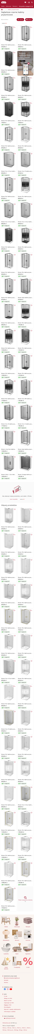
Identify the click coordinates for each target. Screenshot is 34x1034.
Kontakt (6, 980)
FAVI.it (29, 1027)
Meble (3, 6)
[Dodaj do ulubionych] (15, 128)
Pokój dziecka (6, 968)
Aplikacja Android (10, 1018)
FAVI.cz (5, 1027)
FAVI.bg (16, 1030)
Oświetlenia (6, 940)
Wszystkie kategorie (25, 6)
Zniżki (28, 967)
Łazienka (6, 953)
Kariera (6, 982)
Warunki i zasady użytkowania (12, 1009)
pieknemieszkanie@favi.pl (13, 978)
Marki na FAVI (7, 1000)
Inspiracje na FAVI (9, 1002)
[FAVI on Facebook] (5, 989)
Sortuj (21, 19)
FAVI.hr (24, 1027)
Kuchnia (28, 940)
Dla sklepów (7, 1007)
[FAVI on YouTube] (11, 989)
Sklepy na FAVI (8, 998)
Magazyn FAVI (7, 1005)
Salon (17, 953)
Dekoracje (8, 6)
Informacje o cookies (9, 1011)
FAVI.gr (21, 1030)
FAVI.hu (19, 1027)
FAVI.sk (9, 1027)
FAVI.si (25, 1030)
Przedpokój (17, 967)
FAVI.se (5, 1030)
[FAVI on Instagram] (7, 989)
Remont (17, 940)
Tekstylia (14, 6)
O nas (5, 996)
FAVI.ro (14, 1027)
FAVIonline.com (7, 1023)
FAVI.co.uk (10, 1030)
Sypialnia (27, 953)
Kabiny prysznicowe (13, 9)
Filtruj (29, 19)
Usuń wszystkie (14, 499)
